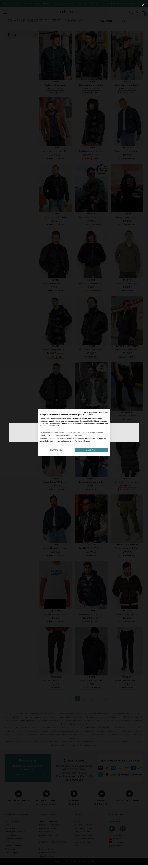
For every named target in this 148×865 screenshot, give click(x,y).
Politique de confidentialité (96, 413)
